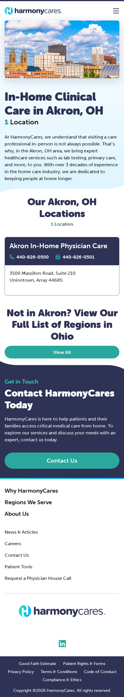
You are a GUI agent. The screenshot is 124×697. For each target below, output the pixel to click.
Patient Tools (18, 566)
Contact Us (17, 555)
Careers (13, 543)
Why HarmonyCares (31, 490)
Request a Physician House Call (38, 578)
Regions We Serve (28, 502)
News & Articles (21, 532)
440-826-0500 (32, 257)
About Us (17, 513)
